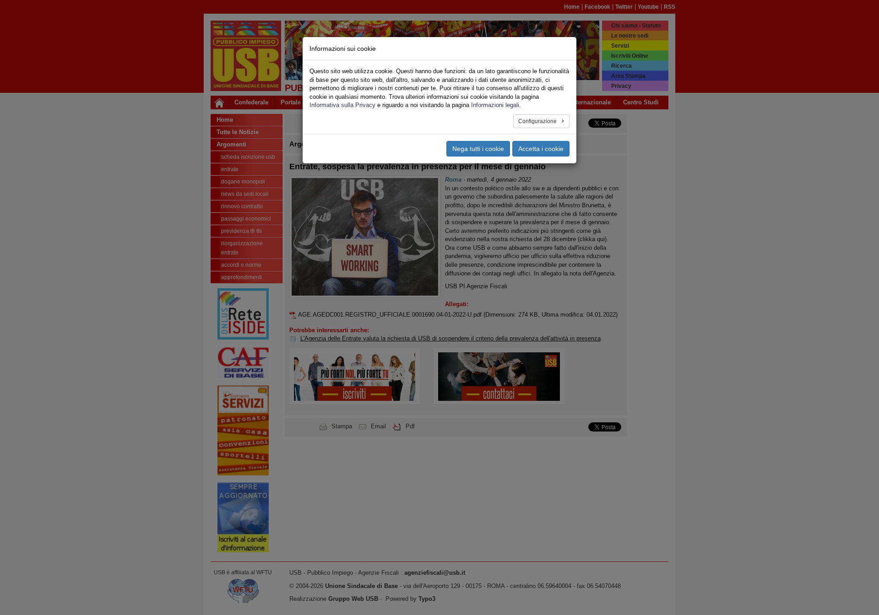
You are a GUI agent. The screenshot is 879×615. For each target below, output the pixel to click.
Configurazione (538, 121)
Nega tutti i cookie (478, 148)
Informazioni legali (495, 105)
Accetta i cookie (541, 148)
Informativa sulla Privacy (342, 105)
